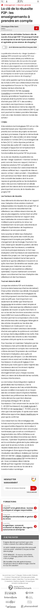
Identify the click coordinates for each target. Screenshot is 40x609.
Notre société (27, 575)
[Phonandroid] (29, 606)
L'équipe (19, 575)
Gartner (4, 56)
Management (10, 5)
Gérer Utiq (20, 579)
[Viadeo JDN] (29, 602)
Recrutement (16, 577)
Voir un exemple (32, 492)
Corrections (9, 581)
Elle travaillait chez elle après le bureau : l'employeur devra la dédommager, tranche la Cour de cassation (19, 563)
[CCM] (29, 593)
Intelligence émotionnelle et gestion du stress (18, 517)
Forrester (5, 137)
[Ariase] (10, 606)
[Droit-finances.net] (29, 597)
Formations (9, 502)
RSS (37, 579)
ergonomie (6, 304)
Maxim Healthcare (28, 414)
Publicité (35, 575)
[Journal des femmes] (10, 593)
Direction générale (24, 5)
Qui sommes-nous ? (9, 575)
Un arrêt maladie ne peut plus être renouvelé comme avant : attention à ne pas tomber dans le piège (19, 549)
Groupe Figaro (30, 581)
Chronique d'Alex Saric (9, 26)
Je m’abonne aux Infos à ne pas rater (23, 47)
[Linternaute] (10, 597)
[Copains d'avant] (10, 602)
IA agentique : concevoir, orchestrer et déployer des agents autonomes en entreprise (17, 527)
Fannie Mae (18, 409)
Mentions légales (19, 581)
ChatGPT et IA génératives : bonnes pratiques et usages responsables (18, 508)
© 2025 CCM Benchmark (20, 583)
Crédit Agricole (29, 406)
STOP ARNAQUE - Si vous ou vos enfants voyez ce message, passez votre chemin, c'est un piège (18, 556)
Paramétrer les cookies (9, 579)
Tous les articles (29, 579)
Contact (8, 577)
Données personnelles (28, 577)
